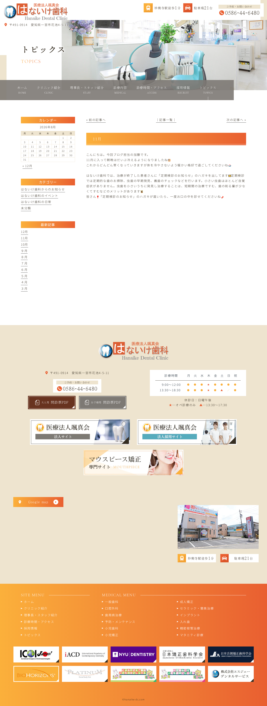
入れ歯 (185, 621)
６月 (24, 269)
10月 (24, 244)
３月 (24, 288)
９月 (24, 251)
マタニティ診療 (192, 635)
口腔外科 (112, 608)
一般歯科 (112, 602)
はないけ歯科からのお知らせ (43, 189)
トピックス (32, 635)
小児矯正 (112, 635)
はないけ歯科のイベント (39, 195)
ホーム (29, 602)
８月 (24, 257)
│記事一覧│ (166, 120)
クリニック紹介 (36, 608)
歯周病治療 (113, 615)
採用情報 (31, 628)
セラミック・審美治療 (197, 608)
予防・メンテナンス (120, 621)
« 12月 (27, 166)
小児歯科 (112, 628)
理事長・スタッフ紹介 (41, 615)
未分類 (26, 208)
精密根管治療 (190, 628)
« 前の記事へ (96, 120)
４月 (24, 282)
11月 (24, 238)
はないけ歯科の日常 (36, 202)
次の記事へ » (236, 120)
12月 (24, 231)
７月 (24, 263)
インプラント (190, 615)
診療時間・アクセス (39, 621)
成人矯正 (187, 602)
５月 (24, 276)
